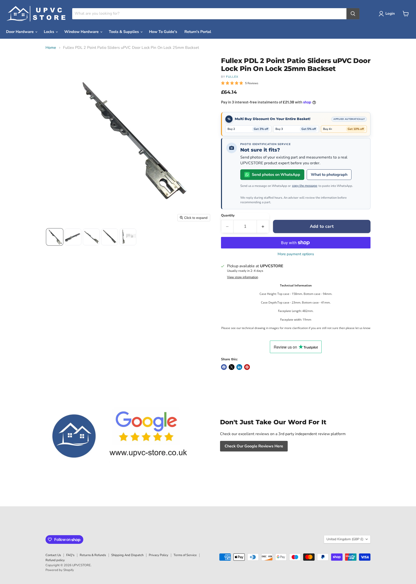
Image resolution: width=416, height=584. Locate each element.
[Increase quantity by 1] (263, 226)
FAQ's (70, 555)
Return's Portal (197, 31)
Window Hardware (82, 31)
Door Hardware (20, 31)
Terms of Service (185, 555)
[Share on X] (231, 367)
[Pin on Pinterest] (247, 367)
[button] (388, 14)
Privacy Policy (158, 555)
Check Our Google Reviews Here (254, 446)
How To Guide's (163, 31)
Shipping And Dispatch (127, 555)
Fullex (232, 77)
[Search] (352, 13)
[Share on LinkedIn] (239, 367)
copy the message (304, 186)
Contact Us (53, 555)
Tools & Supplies (124, 31)
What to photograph (329, 174)
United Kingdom (344, 539)
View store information (242, 277)
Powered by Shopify (60, 570)
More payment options (296, 254)
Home (51, 47)
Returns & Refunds (93, 555)
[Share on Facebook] (224, 367)
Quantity (227, 215)
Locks (49, 31)
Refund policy (55, 560)
